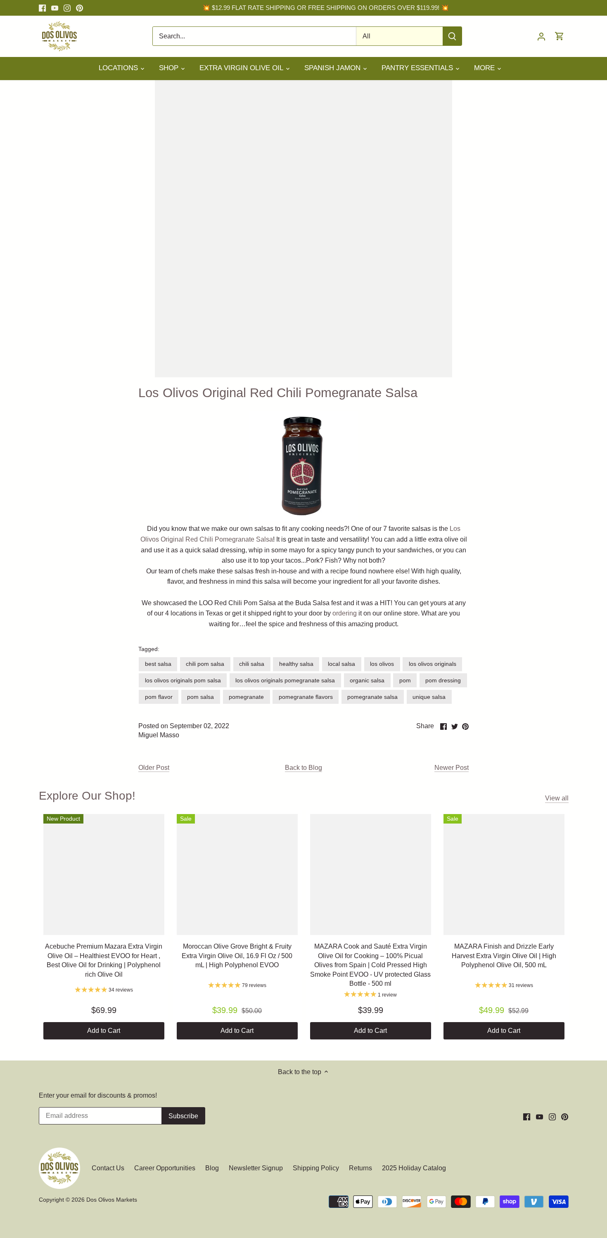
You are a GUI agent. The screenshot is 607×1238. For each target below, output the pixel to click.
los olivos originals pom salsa (183, 680)
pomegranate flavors (306, 697)
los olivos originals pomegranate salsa (285, 680)
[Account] (541, 36)
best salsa (158, 663)
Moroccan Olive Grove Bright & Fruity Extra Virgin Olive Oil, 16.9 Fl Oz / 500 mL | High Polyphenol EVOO (237, 955)
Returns (360, 1168)
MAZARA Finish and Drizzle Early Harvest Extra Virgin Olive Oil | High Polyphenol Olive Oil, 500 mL (504, 955)
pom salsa (200, 697)
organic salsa (367, 680)
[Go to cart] (559, 36)
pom (405, 680)
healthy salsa (296, 663)
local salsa (341, 663)
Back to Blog (303, 767)
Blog (212, 1168)
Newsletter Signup (256, 1168)
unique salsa (429, 697)
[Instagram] (67, 7)
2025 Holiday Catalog (414, 1168)
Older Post (153, 767)
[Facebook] (42, 7)
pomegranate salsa (372, 697)
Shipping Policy (316, 1168)
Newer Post (451, 767)
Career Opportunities (164, 1168)
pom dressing (443, 680)
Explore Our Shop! (87, 795)
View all (557, 798)
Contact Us (109, 1168)
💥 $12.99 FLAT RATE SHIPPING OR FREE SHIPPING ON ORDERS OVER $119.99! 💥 (325, 7)
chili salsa (251, 663)
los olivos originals (432, 663)
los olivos (382, 663)
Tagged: (148, 649)
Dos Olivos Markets (111, 1199)
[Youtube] (54, 7)
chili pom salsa (205, 663)
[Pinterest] (79, 7)
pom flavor (159, 697)
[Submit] (452, 36)
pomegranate (246, 697)
